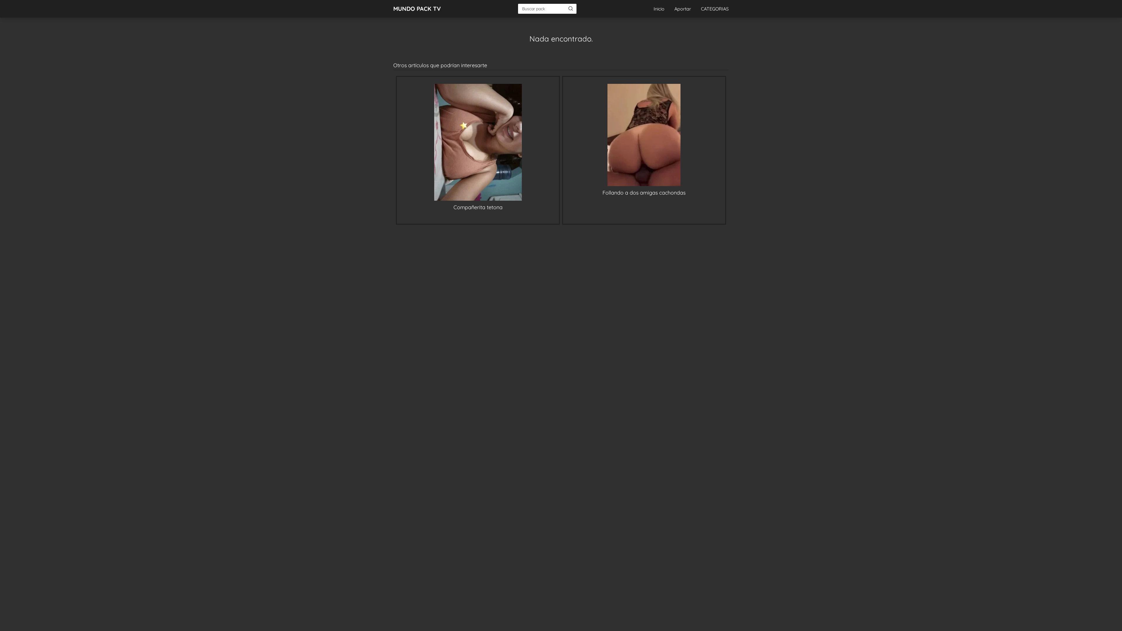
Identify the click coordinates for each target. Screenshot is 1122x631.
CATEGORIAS (715, 9)
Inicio (659, 9)
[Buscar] (570, 8)
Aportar (682, 9)
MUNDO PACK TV (417, 8)
